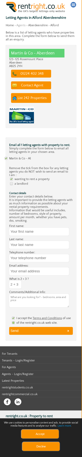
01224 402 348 (32, 74)
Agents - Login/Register (18, 374)
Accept (40, 434)
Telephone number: (22, 252)
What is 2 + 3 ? (19, 279)
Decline (41, 446)
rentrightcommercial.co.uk (20, 394)
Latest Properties (13, 380)
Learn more (64, 425)
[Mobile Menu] (73, 5)
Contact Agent (32, 85)
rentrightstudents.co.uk (17, 387)
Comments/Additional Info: (27, 292)
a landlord (21, 183)
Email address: (18, 265)
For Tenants (9, 353)
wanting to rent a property (32, 179)
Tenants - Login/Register (18, 360)
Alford (54, 25)
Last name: (16, 239)
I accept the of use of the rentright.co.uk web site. (43, 320)
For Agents (9, 367)
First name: (16, 226)
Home (10, 25)
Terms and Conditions (47, 318)
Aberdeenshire (38, 25)
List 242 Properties (32, 98)
